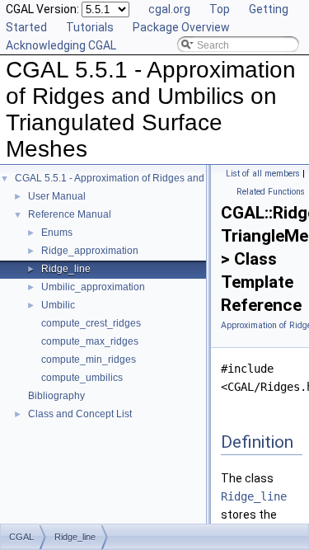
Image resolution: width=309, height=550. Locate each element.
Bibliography (56, 396)
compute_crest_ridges (91, 323)
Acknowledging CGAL (61, 45)
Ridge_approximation (89, 250)
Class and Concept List (80, 414)
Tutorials (90, 27)
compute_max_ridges (89, 341)
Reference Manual (69, 214)
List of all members (263, 173)
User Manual (57, 196)
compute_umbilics (82, 377)
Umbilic (58, 305)
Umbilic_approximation (93, 287)
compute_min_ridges (88, 359)
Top (219, 9)
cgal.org (169, 9)
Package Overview (181, 27)
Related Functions (270, 191)
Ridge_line (66, 269)
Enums (57, 232)
